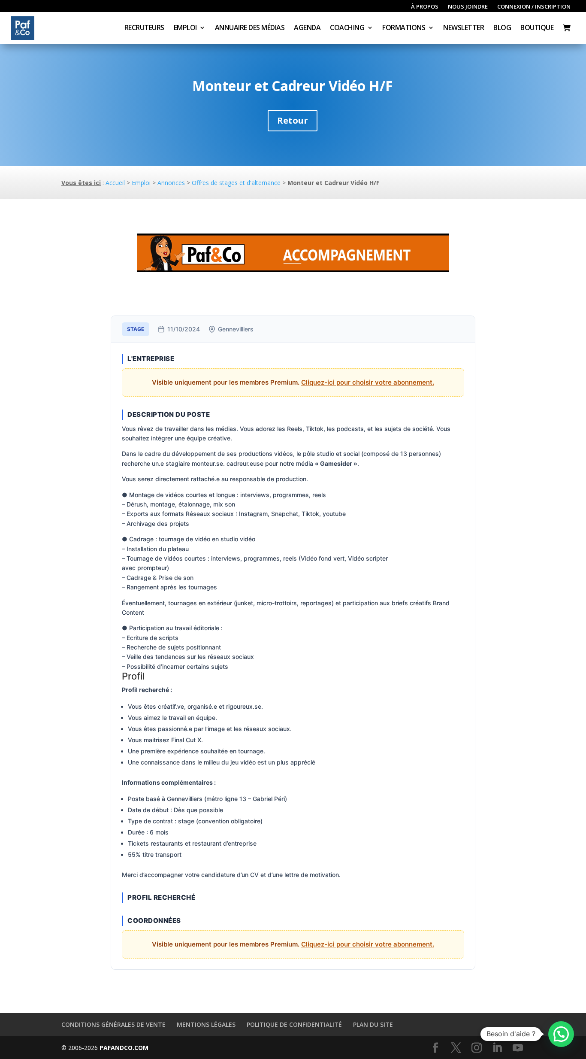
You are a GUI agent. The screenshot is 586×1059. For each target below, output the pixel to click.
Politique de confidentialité (294, 1024)
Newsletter (463, 28)
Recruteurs (144, 28)
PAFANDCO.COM (124, 1048)
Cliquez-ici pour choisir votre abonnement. (367, 382)
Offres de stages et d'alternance (236, 183)
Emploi (185, 28)
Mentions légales (206, 1024)
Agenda (307, 28)
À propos (424, 6)
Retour (292, 120)
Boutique (536, 28)
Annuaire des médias (250, 28)
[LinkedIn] (497, 1048)
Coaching (347, 28)
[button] (561, 1034)
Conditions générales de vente (113, 1024)
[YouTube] (518, 1048)
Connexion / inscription (534, 6)
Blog (502, 28)
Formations (403, 28)
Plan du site (373, 1024)
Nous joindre (468, 6)
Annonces (171, 183)
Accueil (115, 183)
